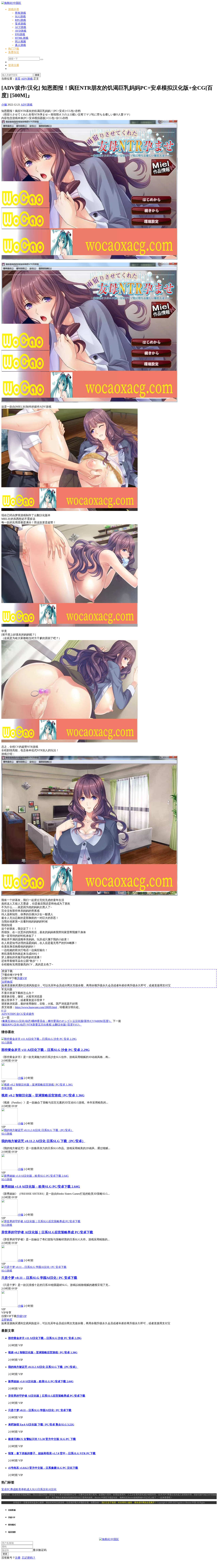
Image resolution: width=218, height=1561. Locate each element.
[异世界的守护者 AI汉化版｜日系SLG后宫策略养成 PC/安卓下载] (40, 1221)
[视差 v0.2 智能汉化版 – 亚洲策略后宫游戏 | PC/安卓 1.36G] (37, 1084)
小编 (4, 104)
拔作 (31, 1013)
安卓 (26, 1013)
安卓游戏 (20, 23)
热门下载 (13, 48)
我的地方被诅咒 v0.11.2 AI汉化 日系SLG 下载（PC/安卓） (43, 1141)
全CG (20, 1013)
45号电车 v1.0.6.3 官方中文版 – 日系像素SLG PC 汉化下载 (43, 1467)
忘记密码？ (28, 1557)
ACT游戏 (20, 27)
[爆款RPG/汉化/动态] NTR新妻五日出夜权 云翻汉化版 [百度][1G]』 (41, 1024)
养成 (13, 1489)
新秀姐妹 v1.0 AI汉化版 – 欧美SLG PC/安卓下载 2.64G (40, 1186)
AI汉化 (52, 1489)
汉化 (45, 1489)
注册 (17, 1557)
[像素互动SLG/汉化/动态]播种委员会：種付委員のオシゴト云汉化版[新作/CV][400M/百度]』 (56, 1021)
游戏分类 (13, 9)
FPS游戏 (20, 34)
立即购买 (7, 981)
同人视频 (20, 41)
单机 (24, 1489)
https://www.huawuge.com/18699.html (36, 1007)
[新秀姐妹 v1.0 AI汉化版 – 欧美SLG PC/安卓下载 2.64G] (35, 1175)
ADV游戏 (26, 104)
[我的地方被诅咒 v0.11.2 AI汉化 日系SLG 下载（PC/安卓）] (37, 1130)
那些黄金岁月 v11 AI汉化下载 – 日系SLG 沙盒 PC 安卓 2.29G (45, 1050)
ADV (4, 1013)
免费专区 (13, 52)
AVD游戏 (20, 30)
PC (15, 1013)
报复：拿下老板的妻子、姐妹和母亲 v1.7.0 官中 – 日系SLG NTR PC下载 (52, 1453)
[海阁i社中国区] (11, 3)
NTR (10, 1013)
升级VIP (22, 978)
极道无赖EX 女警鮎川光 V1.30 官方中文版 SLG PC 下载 (42, 1439)
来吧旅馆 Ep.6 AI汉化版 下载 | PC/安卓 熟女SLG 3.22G (41, 1424)
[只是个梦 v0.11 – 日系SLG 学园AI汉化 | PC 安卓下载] (33, 1267)
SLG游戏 (20, 16)
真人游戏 (20, 45)
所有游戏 (20, 12)
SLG (34, 1489)
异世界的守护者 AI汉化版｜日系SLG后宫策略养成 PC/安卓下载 (47, 1232)
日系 (40, 1489)
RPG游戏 (20, 20)
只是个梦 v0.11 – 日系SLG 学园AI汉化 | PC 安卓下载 (39, 1278)
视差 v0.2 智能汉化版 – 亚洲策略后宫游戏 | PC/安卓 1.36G (42, 1095)
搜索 (37, 75)
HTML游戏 (21, 37)
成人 (29, 1489)
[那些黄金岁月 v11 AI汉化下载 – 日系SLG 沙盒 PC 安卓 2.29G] (39, 1038)
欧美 (18, 1489)
